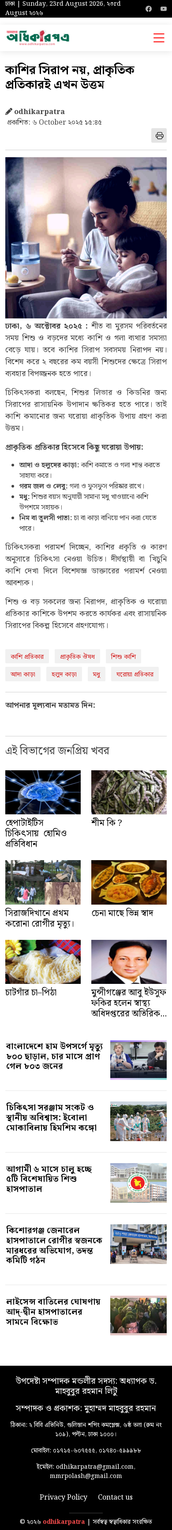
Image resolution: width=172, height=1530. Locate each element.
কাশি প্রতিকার (27, 657)
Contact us (115, 1498)
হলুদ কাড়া (64, 674)
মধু (96, 674)
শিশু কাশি (123, 657)
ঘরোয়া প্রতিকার (134, 674)
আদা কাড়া (23, 674)
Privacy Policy (63, 1498)
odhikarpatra (64, 1522)
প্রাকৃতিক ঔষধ (77, 657)
